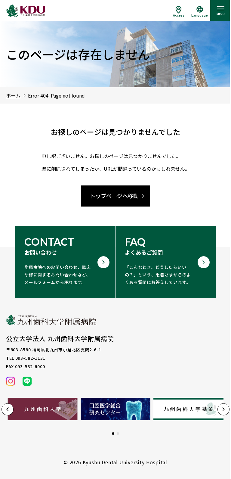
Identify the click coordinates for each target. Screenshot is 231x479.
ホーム (13, 95)
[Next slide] (223, 409)
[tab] (113, 433)
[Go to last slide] (8, 409)
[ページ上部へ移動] (192, 458)
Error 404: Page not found (56, 95)
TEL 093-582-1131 (25, 358)
